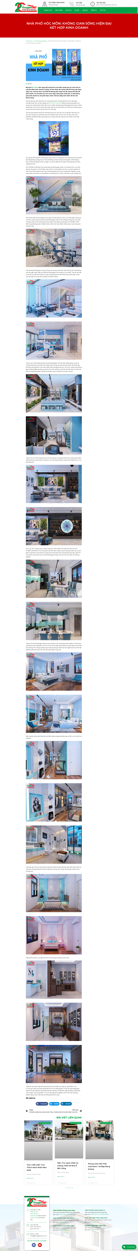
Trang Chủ (29, 41)
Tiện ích (94, 10)
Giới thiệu (59, 10)
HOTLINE (79, 3)
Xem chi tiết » (30, 1178)
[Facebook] (34, 1245)
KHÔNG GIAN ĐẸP (56, 103)
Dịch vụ (68, 10)
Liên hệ (85, 10)
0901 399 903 (34, 1213)
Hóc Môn (35, 87)
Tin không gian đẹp (40, 41)
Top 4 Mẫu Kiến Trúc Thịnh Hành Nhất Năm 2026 (37, 1167)
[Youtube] (40, 1245)
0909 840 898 (34, 1217)
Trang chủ (48, 10)
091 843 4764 (63, 1214)
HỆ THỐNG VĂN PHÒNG (57, 2)
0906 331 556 (33, 1215)
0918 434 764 (34, 1211)
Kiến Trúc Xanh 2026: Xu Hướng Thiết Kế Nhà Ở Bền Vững (67, 1165)
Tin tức (103, 10)
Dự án (77, 10)
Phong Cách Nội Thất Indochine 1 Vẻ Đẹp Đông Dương (99, 1166)
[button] (42, 1104)
